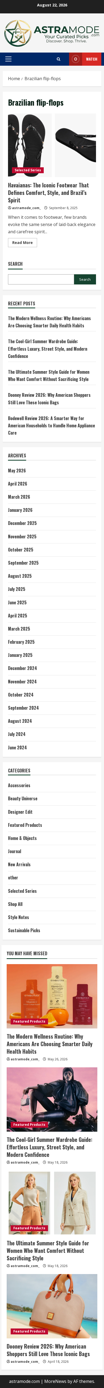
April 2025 (17, 615)
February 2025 (21, 642)
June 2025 (17, 602)
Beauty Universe (22, 798)
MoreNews (55, 1381)
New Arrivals (19, 864)
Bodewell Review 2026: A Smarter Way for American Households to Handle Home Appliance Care (51, 425)
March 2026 (19, 497)
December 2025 (22, 523)
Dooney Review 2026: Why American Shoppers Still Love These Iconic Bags (48, 1350)
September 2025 (23, 563)
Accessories (19, 785)
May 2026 (17, 470)
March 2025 (19, 628)
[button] (8, 59)
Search (15, 264)
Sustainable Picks (24, 930)
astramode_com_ (26, 208)
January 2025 (20, 655)
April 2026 (17, 483)
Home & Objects (22, 838)
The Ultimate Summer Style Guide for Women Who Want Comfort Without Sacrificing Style (48, 1250)
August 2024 (20, 721)
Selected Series (28, 170)
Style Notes (18, 917)
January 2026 (20, 510)
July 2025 (16, 589)
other (13, 877)
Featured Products (25, 825)
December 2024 (22, 668)
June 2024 (17, 747)
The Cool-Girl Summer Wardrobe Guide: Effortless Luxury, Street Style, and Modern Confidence (47, 348)
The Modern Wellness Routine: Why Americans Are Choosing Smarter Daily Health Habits (50, 1043)
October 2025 (20, 549)
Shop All (15, 904)
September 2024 (23, 708)
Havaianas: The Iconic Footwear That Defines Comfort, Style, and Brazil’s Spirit (52, 145)
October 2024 (21, 694)
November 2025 (22, 536)
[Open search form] (58, 59)
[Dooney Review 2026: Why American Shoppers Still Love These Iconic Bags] (52, 1306)
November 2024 (22, 681)
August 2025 (20, 576)
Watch (91, 59)
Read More (24, 243)
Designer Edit (20, 812)
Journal (14, 851)
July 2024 (17, 734)
